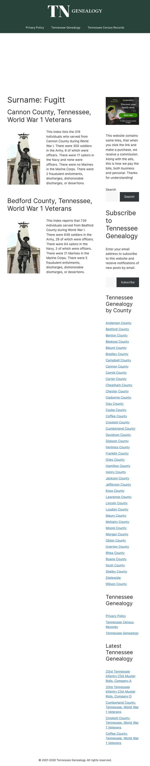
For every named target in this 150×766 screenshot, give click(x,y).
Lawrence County (119, 497)
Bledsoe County (117, 341)
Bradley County (117, 354)
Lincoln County (117, 503)
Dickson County (117, 441)
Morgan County (117, 534)
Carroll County (116, 373)
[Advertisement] (75, 60)
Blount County (116, 348)
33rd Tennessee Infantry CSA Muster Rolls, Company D (120, 691)
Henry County (116, 472)
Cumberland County (120, 428)
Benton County (117, 335)
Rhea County (115, 553)
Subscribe (128, 282)
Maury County (116, 515)
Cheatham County (119, 385)
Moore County (116, 528)
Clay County (114, 404)
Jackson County (117, 478)
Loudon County (117, 509)
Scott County (115, 565)
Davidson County (118, 435)
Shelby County (116, 571)
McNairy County (117, 522)
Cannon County (117, 366)
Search (111, 189)
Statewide (113, 578)
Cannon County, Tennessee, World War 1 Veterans (49, 115)
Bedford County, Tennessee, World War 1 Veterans (49, 204)
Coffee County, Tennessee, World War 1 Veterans (122, 738)
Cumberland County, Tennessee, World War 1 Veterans (122, 707)
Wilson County (116, 584)
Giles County (115, 460)
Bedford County (117, 329)
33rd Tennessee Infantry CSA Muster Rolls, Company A (120, 676)
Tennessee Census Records (106, 27)
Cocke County (116, 410)
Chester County (117, 391)
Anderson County (118, 323)
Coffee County (116, 416)
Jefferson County (118, 484)
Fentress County (118, 447)
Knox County (115, 491)
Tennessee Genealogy (65, 27)
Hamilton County (118, 466)
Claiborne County (118, 397)
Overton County (117, 547)
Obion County (116, 540)
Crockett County (118, 422)
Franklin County (117, 453)
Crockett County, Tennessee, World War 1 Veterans (122, 722)
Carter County (116, 379)
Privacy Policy (35, 27)
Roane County (116, 559)
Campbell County (118, 360)
